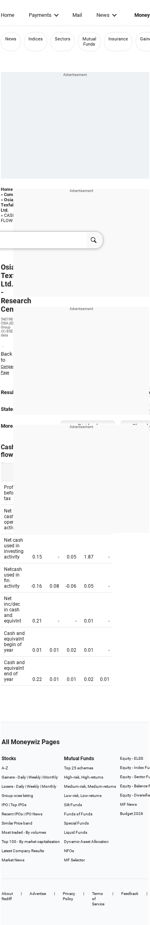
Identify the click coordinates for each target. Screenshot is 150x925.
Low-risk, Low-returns (83, 795)
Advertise (38, 893)
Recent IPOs (12, 814)
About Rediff (7, 896)
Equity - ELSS (131, 758)
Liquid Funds (75, 832)
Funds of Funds (78, 814)
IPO (5, 804)
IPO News (33, 814)
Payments (40, 15)
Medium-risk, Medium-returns (90, 786)
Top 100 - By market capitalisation (31, 841)
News (103, 15)
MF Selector (74, 860)
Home (7, 15)
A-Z (5, 768)
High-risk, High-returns (83, 777)
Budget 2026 (131, 813)
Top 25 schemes (78, 768)
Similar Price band (17, 823)
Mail (77, 15)
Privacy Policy (69, 896)
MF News (128, 804)
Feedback (129, 893)
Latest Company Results (23, 850)
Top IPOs (18, 804)
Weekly (34, 777)
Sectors (62, 39)
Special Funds (76, 823)
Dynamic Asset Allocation (86, 841)
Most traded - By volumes (24, 832)
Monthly (50, 777)
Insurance (118, 39)
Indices (35, 39)
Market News (13, 860)
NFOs (69, 850)
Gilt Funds (73, 804)
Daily (22, 777)
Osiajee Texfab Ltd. (10, 205)
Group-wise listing (17, 795)
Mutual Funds (89, 41)
